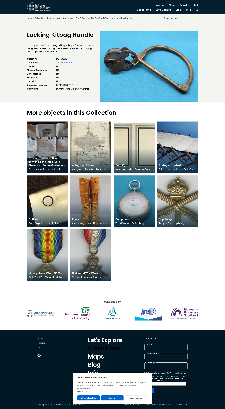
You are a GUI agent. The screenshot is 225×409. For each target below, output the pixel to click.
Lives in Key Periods (64, 18)
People (50, 18)
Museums (160, 5)
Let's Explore (105, 340)
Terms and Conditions (131, 405)
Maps (96, 357)
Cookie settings (136, 398)
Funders (41, 343)
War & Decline (82, 18)
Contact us (184, 5)
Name (149, 344)
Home (29, 18)
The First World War (100, 18)
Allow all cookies (88, 398)
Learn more (82, 391)
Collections (143, 10)
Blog (178, 10)
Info (188, 10)
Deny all (112, 398)
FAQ (196, 5)
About (172, 5)
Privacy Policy (150, 405)
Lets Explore (163, 10)
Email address (153, 353)
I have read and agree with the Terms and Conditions (167, 373)
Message (151, 362)
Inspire (184, 404)
